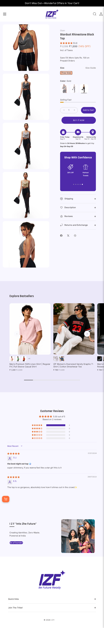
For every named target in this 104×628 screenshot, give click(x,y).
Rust (23, 358)
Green (17, 358)
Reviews (68, 216)
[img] (13, 453)
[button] (66, 43)
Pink (11, 358)
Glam (62, 30)
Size (78, 68)
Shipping (68, 198)
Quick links (13, 599)
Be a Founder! (16, 542)
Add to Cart (88, 110)
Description (70, 207)
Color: (65, 81)
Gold (84, 88)
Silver (74, 88)
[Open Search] (94, 14)
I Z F (52, 620)
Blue (61, 358)
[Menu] (5, 14)
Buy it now (78, 120)
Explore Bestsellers (21, 296)
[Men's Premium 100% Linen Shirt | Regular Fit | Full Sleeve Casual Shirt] (30, 329)
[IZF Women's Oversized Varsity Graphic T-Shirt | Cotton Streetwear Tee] (74, 329)
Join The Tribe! (15, 607)
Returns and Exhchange (76, 225)
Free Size (66, 73)
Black (64, 88)
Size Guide (90, 68)
